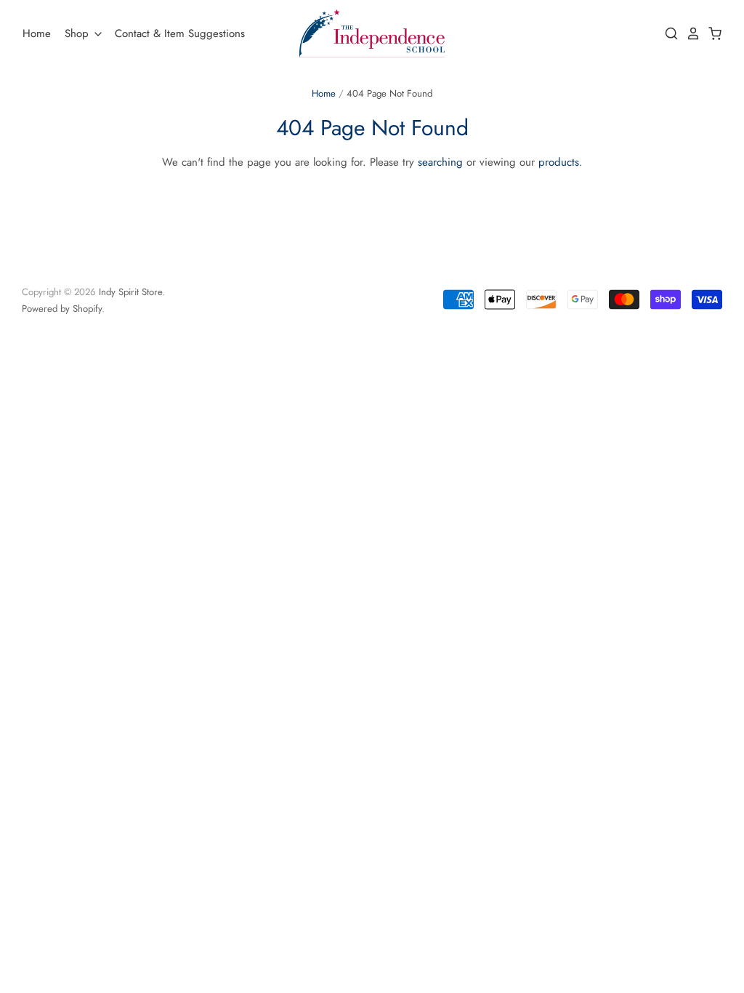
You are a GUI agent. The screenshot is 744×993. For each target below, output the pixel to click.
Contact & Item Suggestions (180, 33)
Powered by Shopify (62, 308)
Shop (78, 33)
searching (440, 162)
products (558, 162)
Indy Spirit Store (130, 292)
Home (37, 33)
